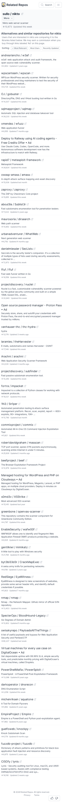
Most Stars (34, 48)
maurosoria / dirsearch (15, 219)
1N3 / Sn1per (9, 403)
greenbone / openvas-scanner (20, 511)
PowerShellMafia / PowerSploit (21, 669)
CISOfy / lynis (10, 761)
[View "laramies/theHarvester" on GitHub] (33, 341)
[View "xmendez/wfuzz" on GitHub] (25, 123)
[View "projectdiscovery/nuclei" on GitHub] (34, 284)
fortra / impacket (12, 386)
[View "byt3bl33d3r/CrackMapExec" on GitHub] (41, 562)
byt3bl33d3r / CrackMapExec (20, 562)
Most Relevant (19, 48)
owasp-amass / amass (15, 174)
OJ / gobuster (10, 94)
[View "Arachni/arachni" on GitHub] (25, 356)
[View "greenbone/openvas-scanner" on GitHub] (42, 511)
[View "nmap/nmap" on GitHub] (20, 598)
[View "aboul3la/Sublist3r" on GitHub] (27, 204)
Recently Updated (51, 48)
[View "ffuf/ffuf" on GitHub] (15, 269)
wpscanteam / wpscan (15, 73)
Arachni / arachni (12, 356)
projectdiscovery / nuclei (17, 284)
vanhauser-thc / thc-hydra (18, 326)
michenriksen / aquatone (17, 699)
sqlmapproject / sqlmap (16, 108)
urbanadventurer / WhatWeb (19, 234)
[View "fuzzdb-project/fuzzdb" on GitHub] (34, 744)
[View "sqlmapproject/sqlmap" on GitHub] (33, 109)
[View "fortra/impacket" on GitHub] (25, 386)
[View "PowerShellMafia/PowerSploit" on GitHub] (42, 670)
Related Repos (17, 5)
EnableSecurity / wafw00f (18, 529)
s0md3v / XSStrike (13, 496)
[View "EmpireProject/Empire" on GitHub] (32, 714)
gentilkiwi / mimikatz (14, 547)
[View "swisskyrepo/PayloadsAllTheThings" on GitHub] (50, 630)
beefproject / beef (12, 460)
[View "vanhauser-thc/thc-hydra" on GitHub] (37, 327)
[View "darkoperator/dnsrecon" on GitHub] (35, 684)
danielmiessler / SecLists (17, 248)
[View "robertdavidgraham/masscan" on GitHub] (42, 442)
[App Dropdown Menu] (58, 5)
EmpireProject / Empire (16, 714)
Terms (36, 795)
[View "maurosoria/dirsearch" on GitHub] (32, 219)
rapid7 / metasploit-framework (21, 160)
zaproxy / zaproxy (13, 189)
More (6, 18)
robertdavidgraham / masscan (20, 442)
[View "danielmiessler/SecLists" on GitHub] (34, 249)
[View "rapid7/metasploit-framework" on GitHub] (42, 160)
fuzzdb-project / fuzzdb (16, 743)
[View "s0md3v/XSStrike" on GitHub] (27, 497)
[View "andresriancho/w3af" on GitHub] (31, 55)
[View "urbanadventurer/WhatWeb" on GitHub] (40, 234)
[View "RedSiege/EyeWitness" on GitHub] (32, 577)
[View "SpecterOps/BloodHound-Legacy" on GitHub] (47, 615)
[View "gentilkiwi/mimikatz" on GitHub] (29, 547)
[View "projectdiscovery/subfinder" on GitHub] (39, 371)
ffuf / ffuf (7, 269)
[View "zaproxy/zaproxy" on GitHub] (26, 189)
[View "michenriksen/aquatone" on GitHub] (35, 699)
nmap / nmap (9, 597)
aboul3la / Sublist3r (13, 204)
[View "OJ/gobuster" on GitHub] (21, 94)
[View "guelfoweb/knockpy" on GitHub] (30, 729)
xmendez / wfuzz (12, 123)
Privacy (27, 795)
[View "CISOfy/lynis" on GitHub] (20, 761)
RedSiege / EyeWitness (16, 576)
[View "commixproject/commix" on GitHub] (35, 425)
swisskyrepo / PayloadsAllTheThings (24, 630)
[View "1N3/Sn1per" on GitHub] (19, 404)
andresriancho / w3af (15, 55)
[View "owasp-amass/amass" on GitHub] (32, 175)
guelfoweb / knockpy (14, 728)
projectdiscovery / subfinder (19, 371)
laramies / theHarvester (16, 341)
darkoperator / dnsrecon (17, 684)
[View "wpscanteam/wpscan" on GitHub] (32, 73)
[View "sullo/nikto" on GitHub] (22, 14)
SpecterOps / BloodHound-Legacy (23, 615)
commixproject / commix (17, 424)
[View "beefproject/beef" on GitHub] (26, 460)
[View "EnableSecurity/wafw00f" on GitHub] (36, 529)
